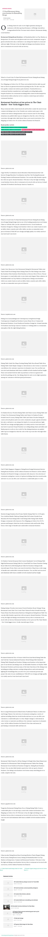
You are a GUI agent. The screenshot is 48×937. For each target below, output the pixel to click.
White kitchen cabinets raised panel (11, 129)
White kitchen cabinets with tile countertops (13, 134)
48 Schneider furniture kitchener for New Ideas (22, 906)
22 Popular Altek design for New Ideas (23, 924)
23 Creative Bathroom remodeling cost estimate (26, 900)
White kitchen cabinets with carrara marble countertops (16, 132)
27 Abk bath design (18, 918)
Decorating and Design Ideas (7, 935)
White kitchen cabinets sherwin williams (33, 129)
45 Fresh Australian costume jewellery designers (26, 888)
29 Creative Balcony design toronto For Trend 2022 (26, 882)
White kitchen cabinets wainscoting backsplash (14, 127)
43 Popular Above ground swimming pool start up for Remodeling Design (26, 912)
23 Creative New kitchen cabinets (22, 894)
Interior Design (6, 8)
